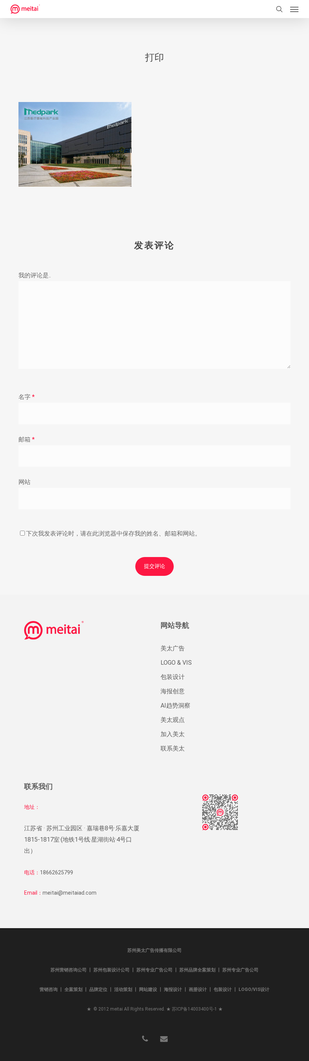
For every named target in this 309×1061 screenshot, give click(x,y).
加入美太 (173, 734)
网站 (24, 482)
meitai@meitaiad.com (69, 893)
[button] (294, 9)
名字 (26, 396)
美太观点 (173, 719)
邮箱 (26, 439)
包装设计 (173, 676)
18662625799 (56, 872)
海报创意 (173, 691)
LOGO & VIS (176, 662)
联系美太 (173, 748)
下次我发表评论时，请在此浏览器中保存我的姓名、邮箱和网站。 (113, 533)
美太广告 (173, 648)
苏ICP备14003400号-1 (194, 1009)
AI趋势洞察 (175, 705)
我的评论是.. (34, 275)
